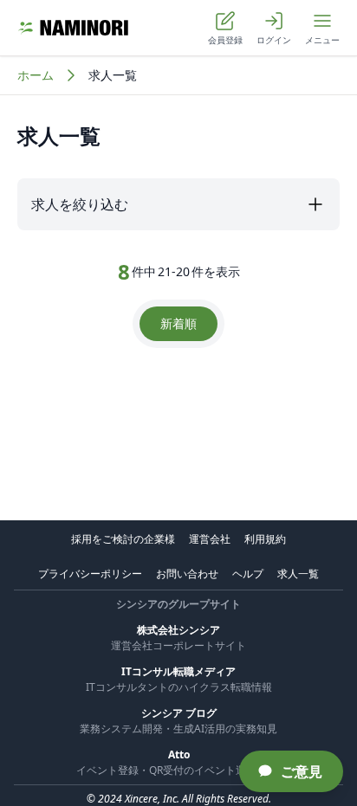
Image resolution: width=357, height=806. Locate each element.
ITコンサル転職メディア (178, 671)
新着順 (178, 323)
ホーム (35, 75)
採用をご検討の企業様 (123, 539)
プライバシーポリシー (90, 573)
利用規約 (265, 539)
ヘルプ (247, 573)
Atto (179, 754)
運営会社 (209, 539)
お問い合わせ (187, 573)
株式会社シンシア (178, 629)
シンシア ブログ (179, 713)
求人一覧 (298, 573)
